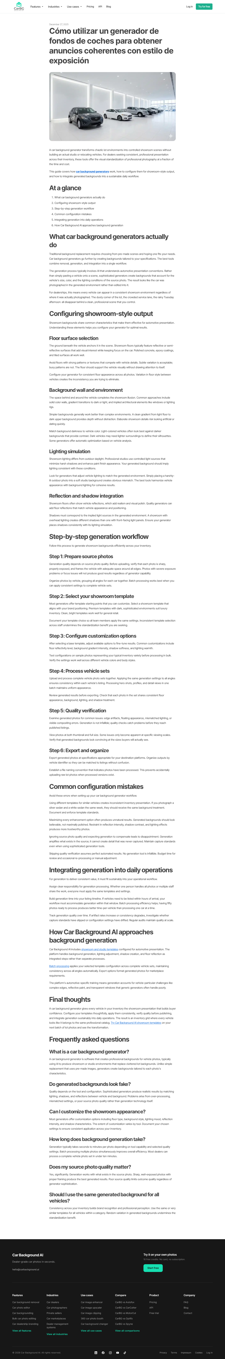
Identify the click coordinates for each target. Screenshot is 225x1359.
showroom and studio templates (99, 949)
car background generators (92, 171)
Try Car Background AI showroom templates (136, 1022)
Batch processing (59, 966)
